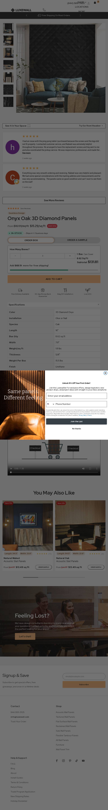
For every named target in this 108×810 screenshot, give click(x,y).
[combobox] (50, 404)
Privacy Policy (83, 415)
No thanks (76, 428)
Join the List (76, 421)
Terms (90, 415)
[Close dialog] (105, 373)
